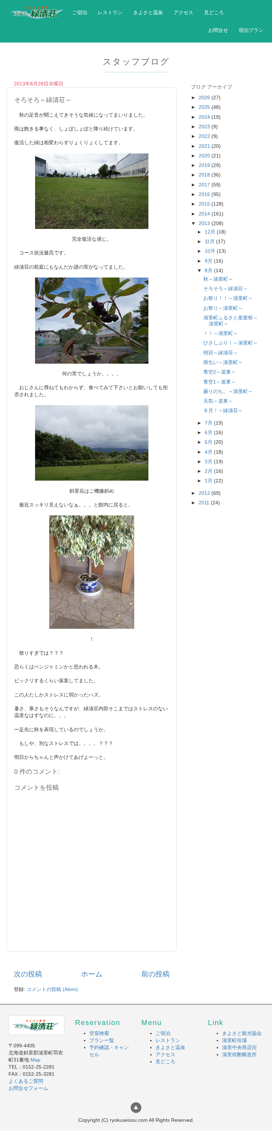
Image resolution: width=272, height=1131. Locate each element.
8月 (209, 270)
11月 (210, 241)
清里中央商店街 (239, 1047)
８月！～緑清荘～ (223, 410)
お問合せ (218, 30)
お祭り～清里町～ (223, 308)
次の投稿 (28, 974)
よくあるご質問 (25, 1081)
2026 (205, 97)
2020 (205, 155)
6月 (209, 432)
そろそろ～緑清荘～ (225, 288)
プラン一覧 (101, 1040)
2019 (205, 165)
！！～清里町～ (220, 333)
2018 (205, 175)
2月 (209, 471)
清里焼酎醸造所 (239, 1054)
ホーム (91, 974)
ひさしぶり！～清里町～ (230, 343)
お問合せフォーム (28, 1088)
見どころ (214, 12)
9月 (209, 261)
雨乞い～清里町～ (223, 362)
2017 (205, 184)
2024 (205, 117)
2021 (205, 146)
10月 (211, 251)
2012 (205, 493)
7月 (209, 423)
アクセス (183, 12)
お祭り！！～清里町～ (228, 298)
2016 (205, 194)
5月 (209, 442)
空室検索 (99, 1033)
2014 (205, 214)
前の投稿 (155, 974)
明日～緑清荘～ (220, 352)
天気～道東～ (218, 401)
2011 (205, 502)
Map (35, 1060)
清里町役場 (234, 1040)
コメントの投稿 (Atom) (52, 989)
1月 (209, 480)
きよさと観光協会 (242, 1033)
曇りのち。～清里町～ (228, 391)
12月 (211, 232)
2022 (205, 136)
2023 (205, 126)
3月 (209, 461)
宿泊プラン (251, 30)
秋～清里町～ (218, 279)
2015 (205, 204)
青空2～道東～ (219, 372)
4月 (209, 452)
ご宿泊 (79, 12)
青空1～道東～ (219, 382)
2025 (205, 107)
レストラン (110, 12)
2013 (205, 223)
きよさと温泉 (148, 12)
